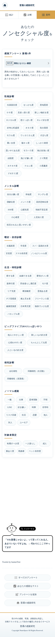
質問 (46, 15)
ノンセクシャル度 (39, 253)
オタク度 (29, 128)
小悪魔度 (44, 166)
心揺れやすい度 (15, 342)
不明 (45, 399)
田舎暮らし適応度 (28, 283)
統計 (9, 15)
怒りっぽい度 (27, 120)
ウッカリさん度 (28, 135)
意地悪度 (44, 105)
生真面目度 (12, 105)
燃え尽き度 (26, 299)
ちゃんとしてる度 (39, 342)
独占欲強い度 (43, 150)
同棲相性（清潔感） (16, 378)
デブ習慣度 (11, 299)
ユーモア (24, 422)
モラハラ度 (28, 150)
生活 (24, 415)
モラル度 (11, 135)
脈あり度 (10, 451)
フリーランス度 (42, 299)
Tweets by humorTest (11, 562)
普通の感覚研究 (26, 5)
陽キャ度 (25, 143)
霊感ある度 (43, 291)
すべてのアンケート (26, 577)
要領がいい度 (43, 276)
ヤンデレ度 (43, 194)
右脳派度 (11, 246)
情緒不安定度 (42, 209)
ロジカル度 (11, 120)
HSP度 (10, 209)
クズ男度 (44, 158)
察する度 (10, 276)
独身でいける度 (42, 306)
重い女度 (11, 143)
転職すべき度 (13, 443)
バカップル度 (14, 314)
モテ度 (45, 283)
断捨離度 (27, 291)
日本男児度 (26, 306)
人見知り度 (39, 217)
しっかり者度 (42, 143)
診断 (27, 15)
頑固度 (11, 158)
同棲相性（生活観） (37, 371)
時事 (34, 407)
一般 (10, 399)
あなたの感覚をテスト (26, 586)
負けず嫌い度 (27, 158)
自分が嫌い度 (13, 194)
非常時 (45, 407)
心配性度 (25, 209)
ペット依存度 (35, 451)
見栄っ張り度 (24, 112)
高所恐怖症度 (42, 202)
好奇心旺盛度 (13, 128)
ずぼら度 (44, 135)
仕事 (21, 399)
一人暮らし (30, 443)
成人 (45, 443)
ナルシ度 (29, 166)
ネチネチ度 (12, 166)
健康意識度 (11, 306)
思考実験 (33, 399)
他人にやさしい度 (16, 335)
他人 (46, 415)
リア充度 (11, 291)
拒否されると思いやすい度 (19, 225)
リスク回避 (11, 415)
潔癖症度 (11, 202)
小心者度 (15, 217)
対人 (10, 422)
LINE (9, 407)
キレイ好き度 (43, 120)
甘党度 (9, 253)
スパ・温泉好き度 (40, 246)
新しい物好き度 (42, 112)
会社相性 (13, 371)
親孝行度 (11, 283)
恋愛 (35, 415)
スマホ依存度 (21, 253)
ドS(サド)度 (13, 173)
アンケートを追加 (25, 594)
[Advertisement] (27, 488)
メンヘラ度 (26, 202)
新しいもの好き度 (39, 335)
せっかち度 (28, 105)
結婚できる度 (25, 276)
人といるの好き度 (15, 350)
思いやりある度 (13, 150)
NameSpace (24, 630)
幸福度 (28, 194)
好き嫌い (22, 407)
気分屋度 (44, 128)
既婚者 (21, 451)
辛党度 (23, 246)
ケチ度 (10, 112)
